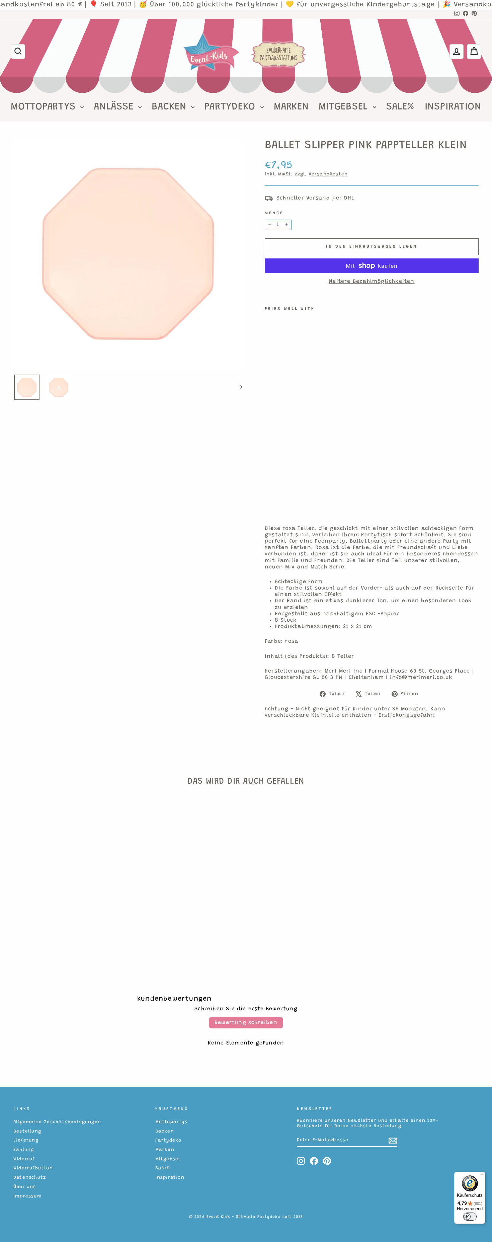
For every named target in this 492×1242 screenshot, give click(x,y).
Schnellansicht (68, 906)
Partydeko (231, 107)
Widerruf (24, 1159)
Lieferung (25, 1140)
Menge (274, 213)
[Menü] (481, 1176)
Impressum (27, 1196)
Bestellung (27, 1131)
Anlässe (115, 107)
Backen (170, 107)
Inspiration (453, 107)
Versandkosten (328, 174)
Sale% (400, 107)
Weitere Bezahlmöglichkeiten (371, 281)
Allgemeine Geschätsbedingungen (57, 1122)
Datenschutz (29, 1177)
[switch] (470, 1217)
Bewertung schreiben (246, 1022)
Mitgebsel (345, 107)
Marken (291, 107)
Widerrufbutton (33, 1168)
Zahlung (23, 1150)
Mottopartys (45, 107)
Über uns (24, 1187)
